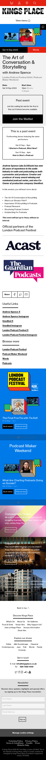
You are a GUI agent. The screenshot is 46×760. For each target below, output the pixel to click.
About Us (21, 621)
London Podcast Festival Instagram (19, 334)
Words (5, 358)
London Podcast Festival (14, 349)
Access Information (31, 627)
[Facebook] (14, 294)
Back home (23, 11)
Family (39, 647)
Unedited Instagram (12, 325)
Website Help (23, 745)
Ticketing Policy (15, 741)
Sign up (22, 719)
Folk (24, 647)
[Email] (26, 294)
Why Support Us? (34, 624)
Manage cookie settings (23, 733)
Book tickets (8, 426)
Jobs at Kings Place (12, 627)
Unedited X (7, 321)
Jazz (19, 647)
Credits (29, 743)
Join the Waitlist (23, 119)
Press (37, 743)
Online (8, 644)
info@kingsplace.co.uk (26, 664)
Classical (34, 644)
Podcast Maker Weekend (14, 354)
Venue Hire (20, 624)
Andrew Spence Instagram (15, 316)
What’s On (10, 621)
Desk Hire (22, 630)
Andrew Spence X (11, 311)
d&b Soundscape (21, 644)
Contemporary (8, 647)
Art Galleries (32, 621)
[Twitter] (20, 294)
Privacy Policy (31, 741)
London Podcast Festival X (15, 330)
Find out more (21, 426)
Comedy (22, 650)
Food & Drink (7, 624)
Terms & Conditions (15, 743)
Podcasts (7, 363)
